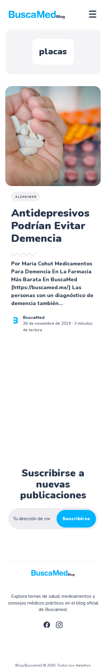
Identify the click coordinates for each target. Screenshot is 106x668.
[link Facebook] (47, 627)
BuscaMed (33, 317)
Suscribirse (76, 518)
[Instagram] (59, 627)
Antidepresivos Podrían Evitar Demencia (50, 226)
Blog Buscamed (28, 665)
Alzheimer (26, 197)
